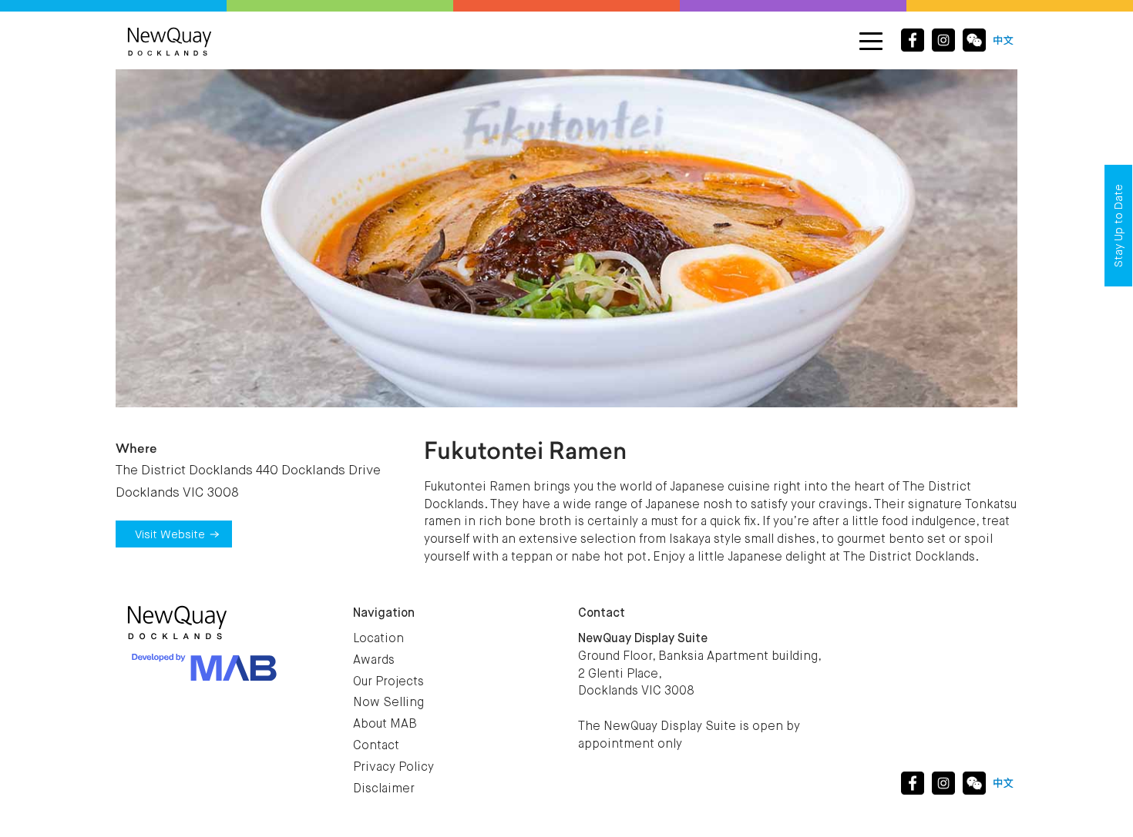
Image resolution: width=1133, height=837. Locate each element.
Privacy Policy (393, 768)
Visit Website (170, 535)
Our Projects (388, 682)
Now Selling (388, 703)
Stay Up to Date (1119, 225)
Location (378, 639)
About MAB (385, 724)
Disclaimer (384, 789)
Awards (374, 661)
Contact (376, 746)
